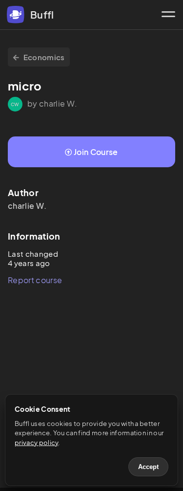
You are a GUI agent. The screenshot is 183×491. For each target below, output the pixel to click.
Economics (44, 57)
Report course (35, 280)
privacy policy (36, 442)
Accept (148, 466)
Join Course (96, 152)
